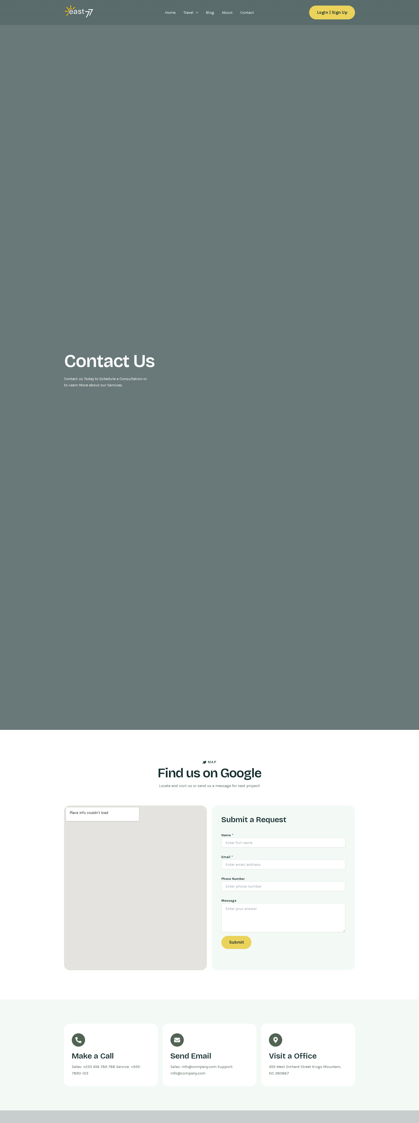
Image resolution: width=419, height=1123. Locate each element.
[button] (195, 12)
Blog (210, 12)
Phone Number (233, 879)
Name (227, 835)
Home (170, 12)
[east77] (78, 12)
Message (228, 901)
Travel (188, 12)
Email (227, 857)
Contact (247, 12)
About (227, 12)
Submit (236, 942)
